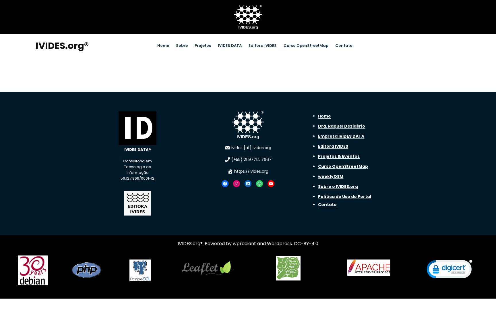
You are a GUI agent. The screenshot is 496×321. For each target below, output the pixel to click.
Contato (327, 204)
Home (324, 116)
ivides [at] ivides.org (251, 148)
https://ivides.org (251, 171)
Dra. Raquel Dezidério (341, 126)
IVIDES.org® (62, 45)
